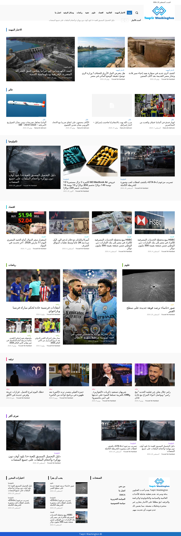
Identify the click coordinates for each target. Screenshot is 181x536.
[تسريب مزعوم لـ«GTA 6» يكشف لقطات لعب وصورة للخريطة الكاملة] (147, 161)
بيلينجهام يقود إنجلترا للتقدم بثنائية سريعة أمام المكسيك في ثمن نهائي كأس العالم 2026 (19, 340)
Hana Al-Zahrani (169, 128)
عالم (172, 119)
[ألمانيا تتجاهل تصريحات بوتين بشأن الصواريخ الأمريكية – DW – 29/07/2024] (26, 105)
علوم (172, 304)
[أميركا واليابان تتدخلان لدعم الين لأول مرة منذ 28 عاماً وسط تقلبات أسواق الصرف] (69, 222)
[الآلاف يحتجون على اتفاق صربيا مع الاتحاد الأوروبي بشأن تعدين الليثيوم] (69, 105)
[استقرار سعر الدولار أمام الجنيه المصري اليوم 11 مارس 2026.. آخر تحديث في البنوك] (26, 222)
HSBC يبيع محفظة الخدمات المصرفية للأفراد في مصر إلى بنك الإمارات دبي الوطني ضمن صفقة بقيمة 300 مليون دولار (70, 20)
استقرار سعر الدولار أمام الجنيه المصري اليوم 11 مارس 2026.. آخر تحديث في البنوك (26, 242)
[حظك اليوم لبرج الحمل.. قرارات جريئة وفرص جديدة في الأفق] (26, 374)
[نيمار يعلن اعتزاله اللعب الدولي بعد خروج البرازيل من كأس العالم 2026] (47, 325)
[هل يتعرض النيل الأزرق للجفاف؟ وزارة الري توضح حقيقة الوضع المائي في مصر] (101, 52)
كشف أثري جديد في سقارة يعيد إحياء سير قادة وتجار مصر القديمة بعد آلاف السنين (152, 74)
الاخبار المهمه (68, 67)
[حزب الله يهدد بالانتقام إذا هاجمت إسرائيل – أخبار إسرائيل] (112, 105)
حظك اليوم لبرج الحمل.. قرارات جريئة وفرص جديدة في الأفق (25, 393)
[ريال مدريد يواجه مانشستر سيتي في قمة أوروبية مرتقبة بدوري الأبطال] (90, 307)
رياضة (57, 304)
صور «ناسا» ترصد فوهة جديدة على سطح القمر (97, 20)
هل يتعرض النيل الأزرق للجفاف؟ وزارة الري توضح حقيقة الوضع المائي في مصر (103, 74)
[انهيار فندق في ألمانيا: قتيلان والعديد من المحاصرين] (155, 105)
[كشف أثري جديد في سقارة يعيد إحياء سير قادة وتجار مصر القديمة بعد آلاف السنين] (151, 52)
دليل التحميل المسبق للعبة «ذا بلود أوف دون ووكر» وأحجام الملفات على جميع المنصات (34, 458)
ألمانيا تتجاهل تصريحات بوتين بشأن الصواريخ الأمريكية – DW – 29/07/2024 (26, 123)
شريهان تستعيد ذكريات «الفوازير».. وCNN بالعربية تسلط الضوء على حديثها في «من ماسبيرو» (111, 394)
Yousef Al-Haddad (168, 79)
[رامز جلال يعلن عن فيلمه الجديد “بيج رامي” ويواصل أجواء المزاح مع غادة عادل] (155, 374)
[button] (137, 13)
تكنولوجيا (12, 171)
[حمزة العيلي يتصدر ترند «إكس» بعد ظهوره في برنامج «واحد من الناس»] (69, 374)
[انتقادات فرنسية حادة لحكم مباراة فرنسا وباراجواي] (33, 285)
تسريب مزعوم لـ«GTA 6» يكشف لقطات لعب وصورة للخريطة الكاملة (121, 447)
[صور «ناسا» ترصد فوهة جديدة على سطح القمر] (148, 285)
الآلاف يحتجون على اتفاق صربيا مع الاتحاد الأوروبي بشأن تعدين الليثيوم (70, 123)
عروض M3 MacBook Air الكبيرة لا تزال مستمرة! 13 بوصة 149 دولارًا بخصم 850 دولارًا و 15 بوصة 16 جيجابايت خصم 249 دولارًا (89, 185)
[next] (123, 20)
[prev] (126, 20)
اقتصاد (172, 236)
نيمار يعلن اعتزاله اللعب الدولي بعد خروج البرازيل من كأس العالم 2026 (47, 340)
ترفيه (136, 389)
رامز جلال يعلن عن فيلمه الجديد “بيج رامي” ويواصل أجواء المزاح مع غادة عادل (153, 394)
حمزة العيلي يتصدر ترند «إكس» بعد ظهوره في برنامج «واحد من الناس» (66, 393)
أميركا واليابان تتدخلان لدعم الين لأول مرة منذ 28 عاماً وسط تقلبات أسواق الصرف (71, 242)
